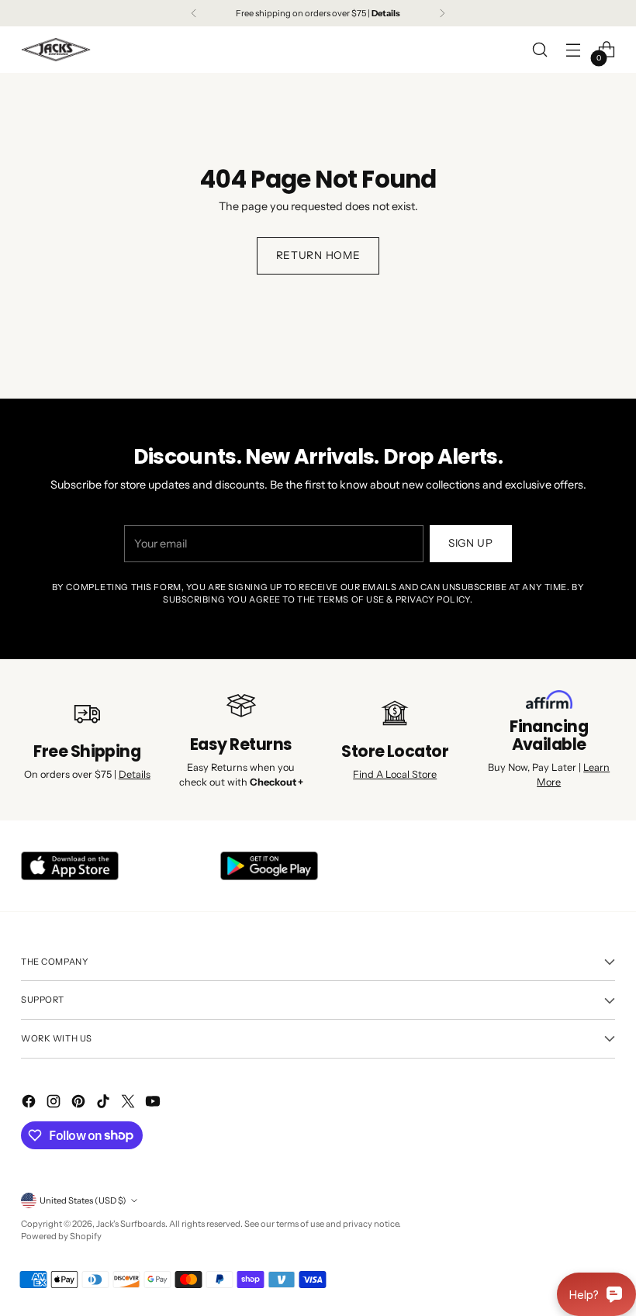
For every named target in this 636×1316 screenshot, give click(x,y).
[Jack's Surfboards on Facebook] (30, 1103)
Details (134, 774)
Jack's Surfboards (130, 1223)
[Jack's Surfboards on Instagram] (55, 1103)
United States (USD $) (83, 1200)
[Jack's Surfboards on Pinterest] (80, 1103)
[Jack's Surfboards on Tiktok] (104, 1103)
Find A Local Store (395, 774)
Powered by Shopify (61, 1236)
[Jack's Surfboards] (56, 49)
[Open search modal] (540, 50)
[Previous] (194, 13)
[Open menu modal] (573, 50)
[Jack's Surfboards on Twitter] (129, 1103)
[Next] (442, 13)
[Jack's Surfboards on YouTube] (154, 1103)
